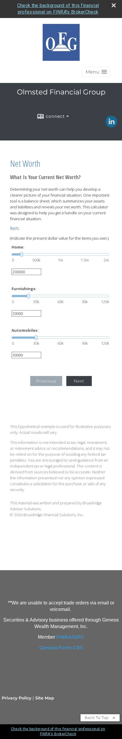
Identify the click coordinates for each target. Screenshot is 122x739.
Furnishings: (24, 289)
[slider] (60, 254)
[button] (96, 72)
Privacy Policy (16, 698)
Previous (46, 381)
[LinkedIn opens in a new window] (111, 125)
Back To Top (97, 717)
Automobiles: (25, 330)
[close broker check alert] (113, 5)
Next (79, 381)
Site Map (44, 698)
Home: (18, 247)
